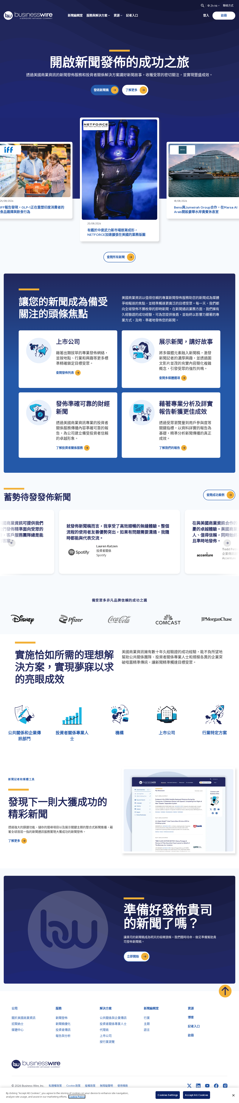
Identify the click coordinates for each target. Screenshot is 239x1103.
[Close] (233, 1095)
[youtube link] (207, 1085)
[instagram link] (225, 1086)
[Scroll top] (225, 991)
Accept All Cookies (196, 1094)
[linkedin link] (198, 1086)
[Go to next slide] (227, 543)
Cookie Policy (77, 1096)
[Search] (202, 5)
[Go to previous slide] (11, 543)
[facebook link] (216, 1086)
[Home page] (28, 15)
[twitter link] (189, 1086)
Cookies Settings (168, 1094)
